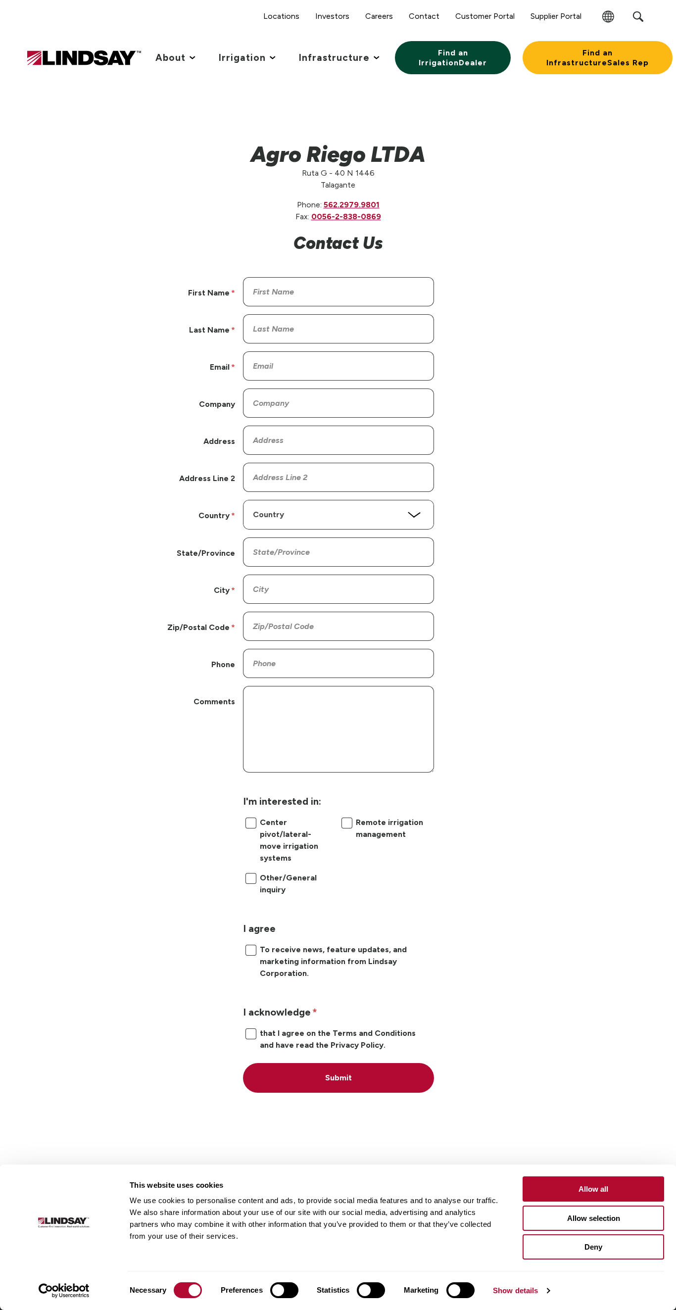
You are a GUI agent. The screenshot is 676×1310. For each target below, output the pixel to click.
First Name (209, 292)
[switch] (284, 1290)
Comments (214, 701)
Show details (515, 1290)
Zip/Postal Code (198, 627)
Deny (593, 1247)
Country (214, 515)
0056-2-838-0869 (346, 216)
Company (217, 404)
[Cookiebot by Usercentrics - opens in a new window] (64, 1290)
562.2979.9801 (352, 204)
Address (219, 441)
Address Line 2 (207, 478)
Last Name (209, 330)
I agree (259, 928)
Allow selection (593, 1218)
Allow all (593, 1189)
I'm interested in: (282, 801)
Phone (223, 664)
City (222, 590)
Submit (338, 1077)
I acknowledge (277, 1012)
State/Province (206, 553)
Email (220, 367)
